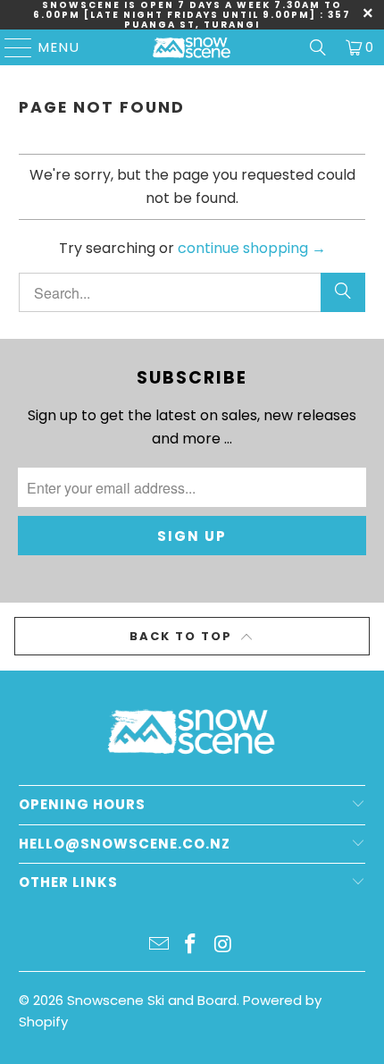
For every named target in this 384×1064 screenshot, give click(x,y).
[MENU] (10, 47)
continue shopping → (252, 248)
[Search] (318, 47)
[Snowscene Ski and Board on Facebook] (191, 945)
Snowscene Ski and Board (152, 1000)
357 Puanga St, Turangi (237, 19)
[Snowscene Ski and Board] (192, 47)
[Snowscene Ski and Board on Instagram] (223, 945)
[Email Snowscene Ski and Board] (159, 945)
